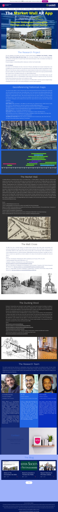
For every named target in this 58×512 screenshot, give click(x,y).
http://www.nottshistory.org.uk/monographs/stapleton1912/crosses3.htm (19, 263)
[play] (48, 239)
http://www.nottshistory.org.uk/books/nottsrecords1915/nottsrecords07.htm (19, 327)
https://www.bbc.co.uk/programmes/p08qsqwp (14, 324)
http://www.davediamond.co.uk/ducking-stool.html (15, 328)
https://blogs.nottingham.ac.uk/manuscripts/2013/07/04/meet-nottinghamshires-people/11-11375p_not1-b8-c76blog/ (27, 108)
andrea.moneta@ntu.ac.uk (15, 443)
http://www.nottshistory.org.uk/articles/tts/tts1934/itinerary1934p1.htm (18, 325)
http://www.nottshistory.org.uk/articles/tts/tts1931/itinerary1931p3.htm (24, 270)
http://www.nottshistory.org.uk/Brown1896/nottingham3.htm (32, 105)
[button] (29, 38)
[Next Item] (54, 283)
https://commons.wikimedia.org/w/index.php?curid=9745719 (17, 333)
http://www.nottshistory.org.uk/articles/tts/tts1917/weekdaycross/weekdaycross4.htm (29, 266)
